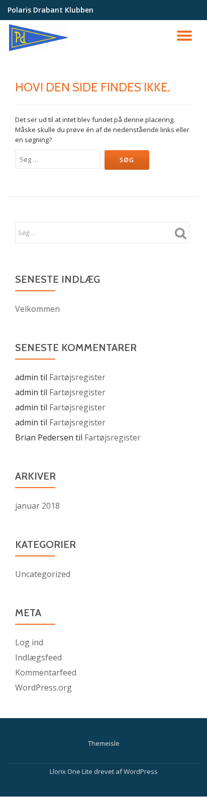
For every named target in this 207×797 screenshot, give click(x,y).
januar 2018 (37, 505)
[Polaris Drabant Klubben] (40, 37)
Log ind (29, 642)
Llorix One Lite (72, 771)
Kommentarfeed (45, 672)
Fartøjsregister (77, 377)
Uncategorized (42, 574)
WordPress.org (43, 687)
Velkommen (37, 308)
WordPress (141, 771)
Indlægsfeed (38, 657)
